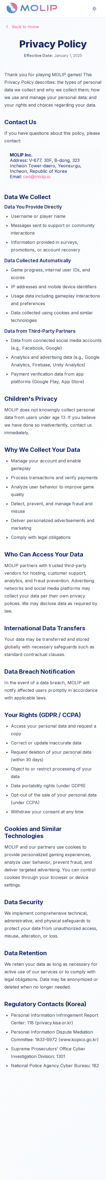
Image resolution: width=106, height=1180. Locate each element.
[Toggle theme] (94, 9)
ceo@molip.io (37, 176)
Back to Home (25, 26)
